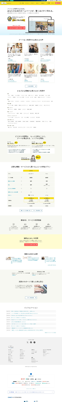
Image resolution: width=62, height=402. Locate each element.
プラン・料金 (22, 3)
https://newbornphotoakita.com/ (28, 61)
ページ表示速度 (10, 361)
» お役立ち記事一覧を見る (51, 265)
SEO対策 (9, 360)
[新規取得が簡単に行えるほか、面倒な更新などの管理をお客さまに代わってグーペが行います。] (21, 181)
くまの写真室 (26, 60)
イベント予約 (10, 355)
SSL (9, 184)
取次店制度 (33, 358)
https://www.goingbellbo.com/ (12, 81)
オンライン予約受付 (11, 188)
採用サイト (34, 388)
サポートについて (22, 350)
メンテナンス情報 (34, 352)
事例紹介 (9, 359)
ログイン (52, 3)
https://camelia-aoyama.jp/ (28, 81)
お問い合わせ (22, 354)
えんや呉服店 (10, 60)
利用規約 (44, 352)
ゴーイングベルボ (11, 80)
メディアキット (33, 362)
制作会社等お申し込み (34, 361)
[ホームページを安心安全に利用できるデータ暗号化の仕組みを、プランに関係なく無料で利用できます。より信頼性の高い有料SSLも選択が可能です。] (21, 185)
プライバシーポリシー (46, 353)
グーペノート (22, 356)
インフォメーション (34, 350)
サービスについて (10, 350)
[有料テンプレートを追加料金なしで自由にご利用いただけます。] (21, 192)
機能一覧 (9, 354)
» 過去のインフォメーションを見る (50, 332)
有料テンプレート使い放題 (13, 192)
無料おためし (58, 3)
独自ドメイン (10, 356)
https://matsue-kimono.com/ (12, 61)
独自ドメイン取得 (11, 181)
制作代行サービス (22, 355)
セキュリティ (45, 354)
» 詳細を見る (14, 275)
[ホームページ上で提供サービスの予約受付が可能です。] (21, 189)
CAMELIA (26, 80)
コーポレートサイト (29, 388)
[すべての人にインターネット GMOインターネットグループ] (55, 0)
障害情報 (32, 353)
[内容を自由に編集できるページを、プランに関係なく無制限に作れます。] (21, 178)
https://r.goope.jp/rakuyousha (45, 81)
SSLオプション (10, 358)
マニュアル (21, 352)
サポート (37, 3)
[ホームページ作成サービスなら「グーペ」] (5, 3)
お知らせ (42, 3)
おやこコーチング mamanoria (45, 60)
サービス (32, 3)
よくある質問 (22, 353)
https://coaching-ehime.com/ (45, 61)
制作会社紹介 (22, 358)
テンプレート (27, 3)
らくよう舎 (42, 80)
